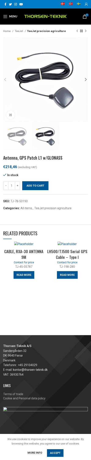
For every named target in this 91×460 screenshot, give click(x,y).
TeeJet (19, 31)
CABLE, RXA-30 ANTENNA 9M (23, 254)
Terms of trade (13, 394)
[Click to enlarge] (10, 115)
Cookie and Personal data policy (24, 398)
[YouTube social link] (21, 4)
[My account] (86, 4)
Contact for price (24, 262)
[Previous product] (77, 31)
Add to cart (35, 185)
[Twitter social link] (10, 4)
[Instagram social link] (15, 4)
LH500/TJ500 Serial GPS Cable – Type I (67, 254)
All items (26, 208)
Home (7, 31)
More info (35, 452)
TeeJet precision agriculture (46, 31)
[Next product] (86, 31)
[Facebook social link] (5, 4)
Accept (55, 453)
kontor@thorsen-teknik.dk (30, 369)
